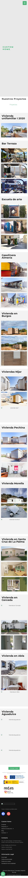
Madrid (23, 870)
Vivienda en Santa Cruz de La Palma (14, 540)
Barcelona (11, 870)
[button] (14, 768)
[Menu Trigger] (25, 3)
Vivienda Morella (13, 483)
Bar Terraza (9, 143)
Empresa (3, 824)
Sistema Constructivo (6, 828)
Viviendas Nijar (12, 371)
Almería (5, 870)
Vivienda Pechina (13, 427)
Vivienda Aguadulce (9, 713)
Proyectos (4, 826)
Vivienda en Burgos (9, 314)
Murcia (14, 872)
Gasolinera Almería (9, 256)
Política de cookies (6, 861)
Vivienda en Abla (13, 655)
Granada (17, 870)
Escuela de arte (12, 199)
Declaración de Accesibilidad (8, 863)
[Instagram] (8, 813)
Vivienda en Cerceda (9, 599)
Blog (2, 830)
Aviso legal (4, 857)
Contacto (3, 832)
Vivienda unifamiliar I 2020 (13, 117)
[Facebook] (3, 813)
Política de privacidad (6, 859)
